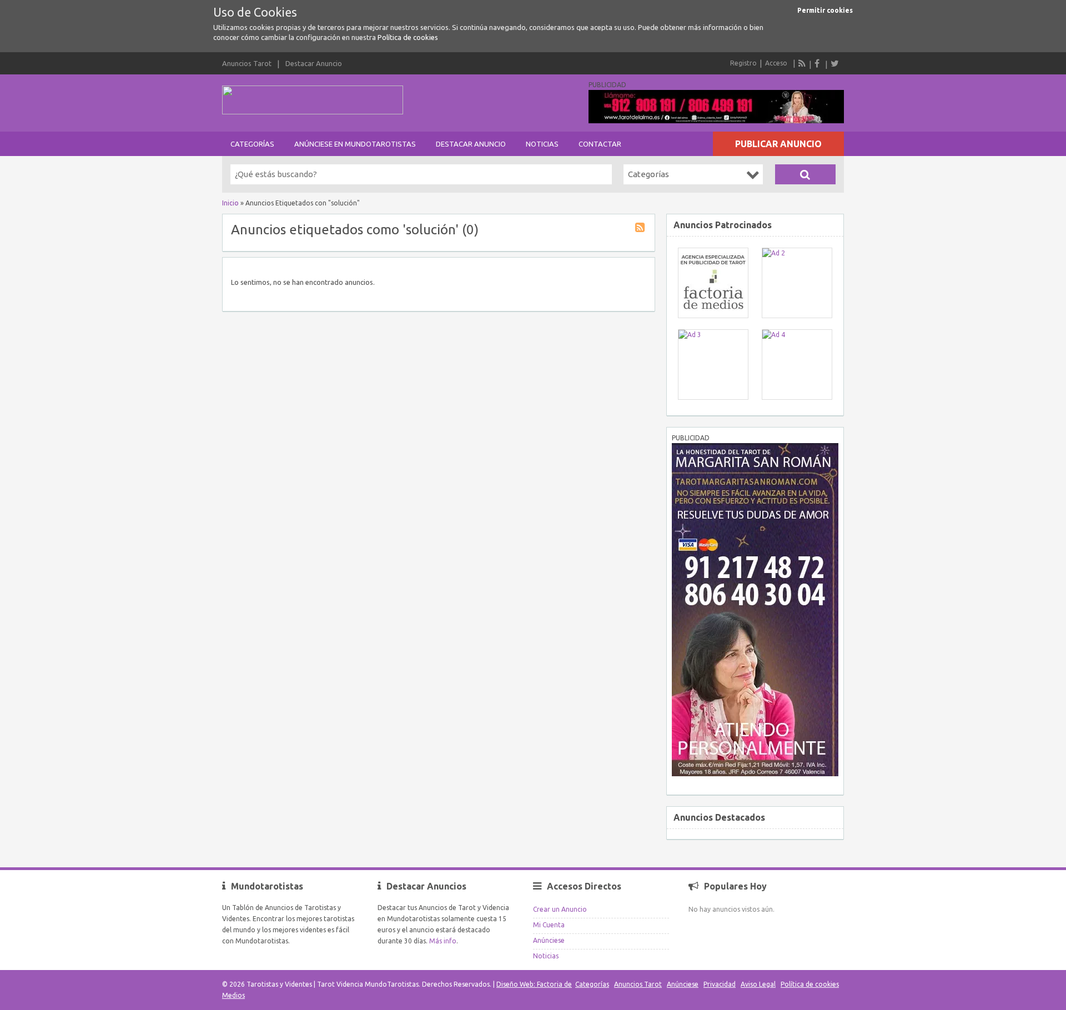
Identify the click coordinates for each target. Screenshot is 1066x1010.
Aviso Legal (758, 984)
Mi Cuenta (549, 924)
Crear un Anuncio (560, 909)
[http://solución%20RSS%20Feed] (641, 229)
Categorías (252, 144)
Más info (442, 940)
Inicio (230, 203)
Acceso (776, 63)
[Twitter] (834, 63)
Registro (743, 63)
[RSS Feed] (802, 63)
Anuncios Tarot (246, 63)
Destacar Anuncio (313, 63)
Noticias (542, 144)
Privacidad (719, 984)
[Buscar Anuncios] (805, 174)
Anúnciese (549, 940)
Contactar (600, 144)
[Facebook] (818, 63)
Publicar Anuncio (778, 144)
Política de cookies (408, 37)
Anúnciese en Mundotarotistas (355, 144)
